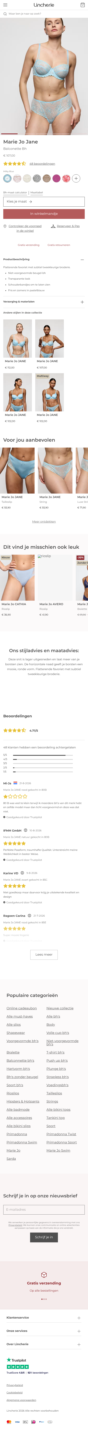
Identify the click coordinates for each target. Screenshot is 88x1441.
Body (50, 1025)
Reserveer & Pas (68, 226)
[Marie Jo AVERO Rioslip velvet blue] (55, 578)
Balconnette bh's (20, 1061)
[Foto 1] (9, 133)
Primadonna (17, 1134)
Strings (52, 1102)
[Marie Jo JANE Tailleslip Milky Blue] (17, 471)
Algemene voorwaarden (21, 1400)
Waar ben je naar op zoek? (25, 13)
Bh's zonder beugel (22, 1077)
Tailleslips (54, 1093)
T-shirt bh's (55, 1053)
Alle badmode (18, 1110)
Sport (50, 1126)
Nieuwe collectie (59, 1008)
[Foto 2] (26, 133)
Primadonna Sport (61, 1142)
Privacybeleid (15, 1225)
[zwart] (37, 178)
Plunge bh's (56, 1069)
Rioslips (13, 1093)
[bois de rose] (17, 178)
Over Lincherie (17, 1344)
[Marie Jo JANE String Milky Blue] (55, 471)
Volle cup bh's (57, 1033)
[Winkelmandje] (82, 4)
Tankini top (55, 1118)
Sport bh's (15, 1085)
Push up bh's (57, 1061)
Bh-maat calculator (15, 192)
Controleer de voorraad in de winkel (25, 228)
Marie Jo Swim (58, 1151)
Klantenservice (18, 1317)
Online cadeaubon (22, 1008)
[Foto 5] (78, 133)
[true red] (66, 178)
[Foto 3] (44, 133)
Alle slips (14, 1025)
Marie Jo (13, 1151)
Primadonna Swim (22, 1142)
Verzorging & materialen (19, 301)
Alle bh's (53, 1017)
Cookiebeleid (15, 1392)
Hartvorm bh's (18, 1069)
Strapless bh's (57, 1077)
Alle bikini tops (58, 1110)
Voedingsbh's (57, 1085)
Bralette (13, 1053)
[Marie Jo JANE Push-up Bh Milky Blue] (17, 338)
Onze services (17, 1331)
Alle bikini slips (18, 1126)
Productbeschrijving (16, 259)
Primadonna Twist (61, 1134)
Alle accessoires (19, 1118)
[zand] (47, 178)
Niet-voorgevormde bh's (62, 1042)
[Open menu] (5, 4)
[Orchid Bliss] (56, 178)
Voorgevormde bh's (22, 1041)
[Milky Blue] (7, 178)
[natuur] (27, 178)
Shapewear (16, 1033)
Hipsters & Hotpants (23, 1102)
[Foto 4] (61, 133)
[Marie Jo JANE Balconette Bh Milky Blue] (49, 338)
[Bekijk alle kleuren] (76, 178)
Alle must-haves (20, 1017)
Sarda (11, 1159)
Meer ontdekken (44, 521)
